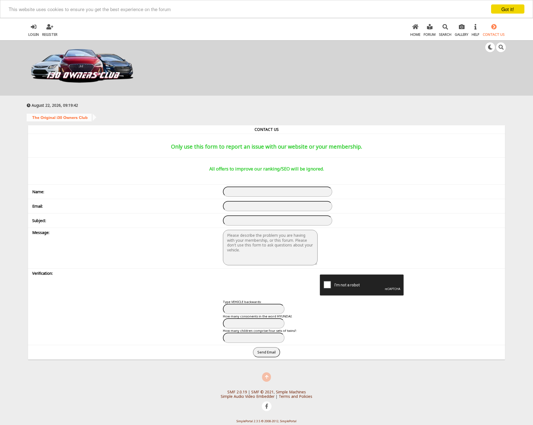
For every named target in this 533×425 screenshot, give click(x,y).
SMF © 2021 (262, 392)
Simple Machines (291, 392)
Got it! (507, 9)
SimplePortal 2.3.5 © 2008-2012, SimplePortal (266, 421)
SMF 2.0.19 (237, 392)
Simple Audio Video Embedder (248, 396)
